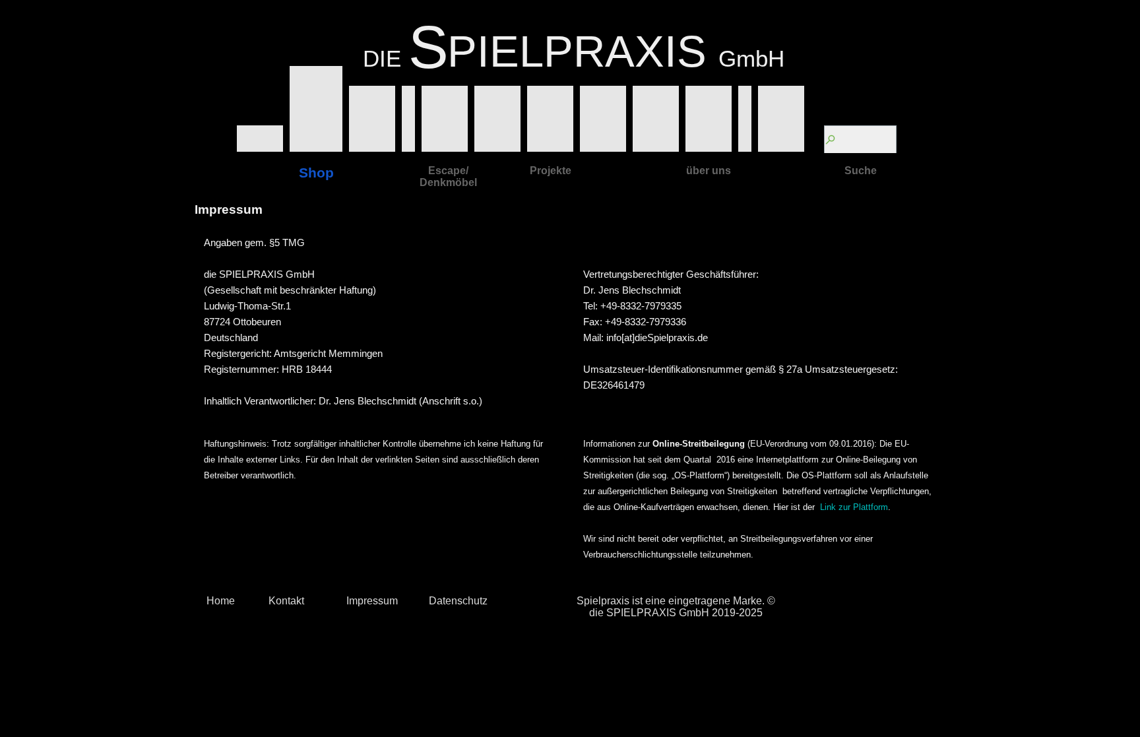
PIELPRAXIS (577, 51)
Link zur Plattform (854, 507)
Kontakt (286, 600)
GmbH (751, 58)
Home (220, 600)
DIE (382, 58)
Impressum (372, 600)
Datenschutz (458, 600)
